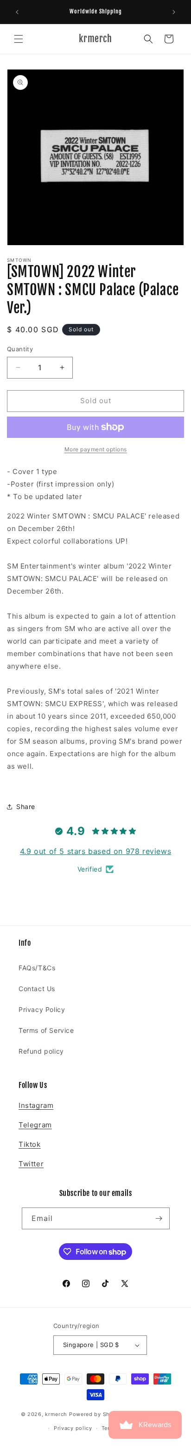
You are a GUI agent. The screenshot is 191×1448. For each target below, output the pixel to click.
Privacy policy (73, 1428)
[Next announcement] (174, 12)
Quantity (20, 349)
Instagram (36, 1105)
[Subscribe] (159, 1218)
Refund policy (41, 1051)
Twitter (31, 1163)
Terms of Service (46, 1030)
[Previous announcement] (17, 12)
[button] (18, 39)
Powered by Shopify (96, 1413)
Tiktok (30, 1144)
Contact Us (37, 989)
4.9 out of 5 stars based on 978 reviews (95, 851)
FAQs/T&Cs (37, 968)
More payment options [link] (95, 449)
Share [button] (25, 806)
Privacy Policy (42, 1009)
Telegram (35, 1124)
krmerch (56, 1413)
